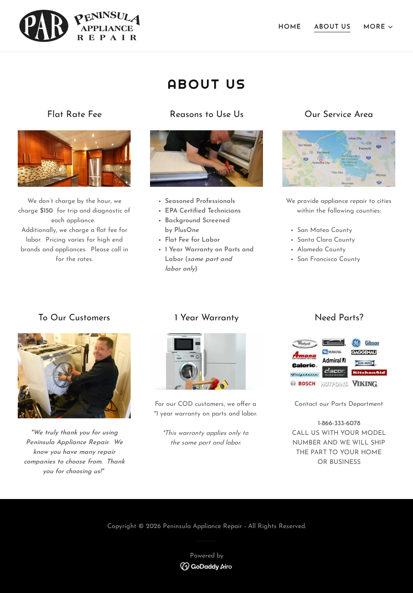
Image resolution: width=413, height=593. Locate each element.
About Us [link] (332, 27)
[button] (378, 27)
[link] (79, 25)
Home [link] (289, 27)
